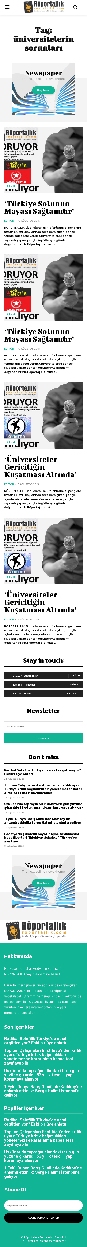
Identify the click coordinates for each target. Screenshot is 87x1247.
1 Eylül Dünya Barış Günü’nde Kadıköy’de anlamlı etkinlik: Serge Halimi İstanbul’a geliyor (42, 820)
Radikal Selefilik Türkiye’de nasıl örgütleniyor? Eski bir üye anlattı (42, 771)
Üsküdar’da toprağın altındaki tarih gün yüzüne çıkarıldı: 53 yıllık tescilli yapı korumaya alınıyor (43, 805)
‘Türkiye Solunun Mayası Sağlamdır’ (39, 207)
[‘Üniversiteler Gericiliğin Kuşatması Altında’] (43, 415)
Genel (11, 186)
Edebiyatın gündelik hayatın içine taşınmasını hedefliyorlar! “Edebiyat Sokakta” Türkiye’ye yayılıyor (41, 837)
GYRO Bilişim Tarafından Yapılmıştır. (43, 1241)
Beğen (76, 675)
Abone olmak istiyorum (43, 1218)
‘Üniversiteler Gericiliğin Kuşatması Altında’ (40, 467)
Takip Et (74, 684)
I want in (43, 738)
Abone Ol (73, 693)
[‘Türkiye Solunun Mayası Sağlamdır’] (43, 160)
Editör (9, 221)
